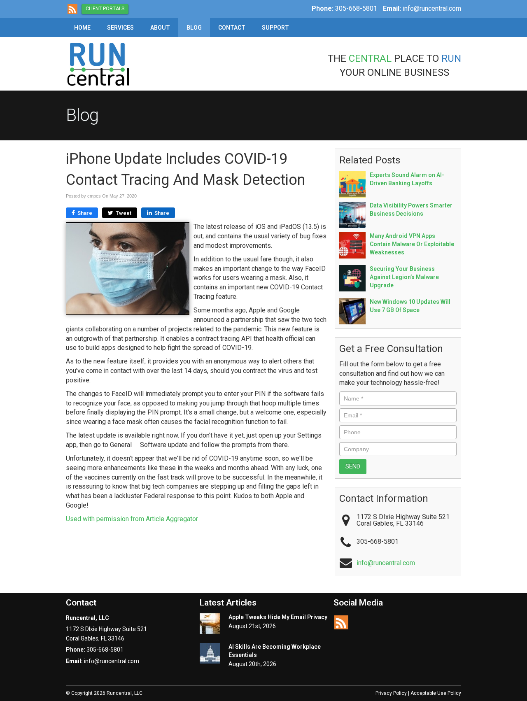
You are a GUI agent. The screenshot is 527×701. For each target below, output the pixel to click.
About (160, 27)
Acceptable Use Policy (435, 693)
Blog (194, 27)
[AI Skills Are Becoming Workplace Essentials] (210, 653)
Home (82, 27)
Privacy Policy (391, 693)
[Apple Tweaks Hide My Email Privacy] (210, 623)
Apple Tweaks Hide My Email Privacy (278, 617)
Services (120, 27)
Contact (231, 27)
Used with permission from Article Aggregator (132, 519)
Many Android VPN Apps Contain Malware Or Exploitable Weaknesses (412, 244)
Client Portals (105, 9)
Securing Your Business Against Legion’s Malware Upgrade (404, 277)
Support (275, 27)
